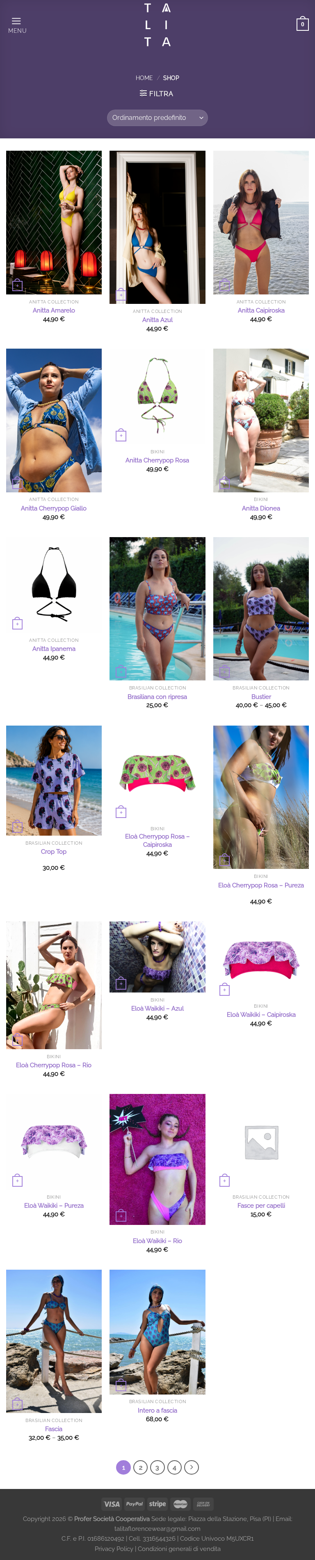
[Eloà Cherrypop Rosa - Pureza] (261, 797)
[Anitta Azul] (157, 227)
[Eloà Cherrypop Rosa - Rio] (54, 985)
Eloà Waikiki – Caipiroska (261, 1014)
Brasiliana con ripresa (157, 697)
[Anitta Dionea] (261, 420)
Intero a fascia (157, 1410)
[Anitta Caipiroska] (261, 222)
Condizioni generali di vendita (179, 1549)
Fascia (53, 1429)
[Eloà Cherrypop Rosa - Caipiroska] (157, 773)
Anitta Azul (157, 320)
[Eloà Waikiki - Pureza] (54, 1142)
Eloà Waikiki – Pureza (54, 1205)
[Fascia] (54, 1341)
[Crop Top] (54, 781)
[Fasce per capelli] (261, 1142)
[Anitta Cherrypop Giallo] (54, 420)
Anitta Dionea (261, 508)
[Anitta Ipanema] (54, 585)
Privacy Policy (115, 1549)
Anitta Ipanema (53, 648)
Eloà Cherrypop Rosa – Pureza (261, 885)
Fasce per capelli (261, 1205)
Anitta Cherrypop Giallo (54, 508)
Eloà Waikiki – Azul (157, 1008)
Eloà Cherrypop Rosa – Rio (53, 1065)
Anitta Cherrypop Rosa (157, 460)
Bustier (261, 697)
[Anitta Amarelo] (54, 222)
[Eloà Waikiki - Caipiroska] (261, 960)
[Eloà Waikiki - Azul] (157, 957)
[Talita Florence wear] (158, 24)
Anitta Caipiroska (261, 310)
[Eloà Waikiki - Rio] (157, 1159)
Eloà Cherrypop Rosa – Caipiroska (157, 840)
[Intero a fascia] (157, 1332)
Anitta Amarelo (54, 310)
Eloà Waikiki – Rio (157, 1241)
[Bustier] (261, 609)
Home (144, 78)
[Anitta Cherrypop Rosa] (157, 396)
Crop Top (53, 851)
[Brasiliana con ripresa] (157, 609)
